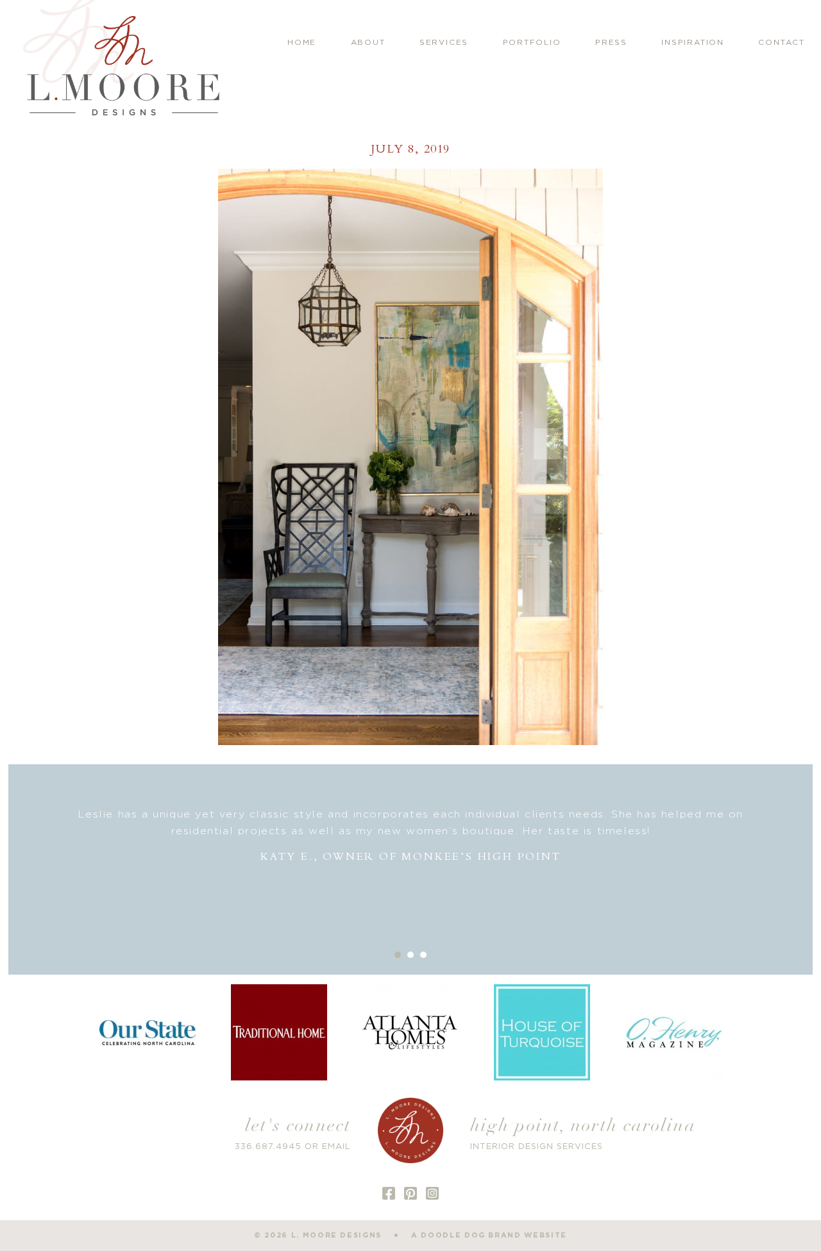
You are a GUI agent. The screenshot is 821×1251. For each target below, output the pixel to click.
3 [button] (423, 955)
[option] (411, 836)
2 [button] (410, 955)
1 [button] (397, 955)
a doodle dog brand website (489, 1235)
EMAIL (336, 1147)
